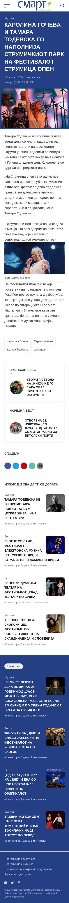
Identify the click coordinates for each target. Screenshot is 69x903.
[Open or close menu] (7, 5)
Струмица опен (43, 341)
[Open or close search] (62, 6)
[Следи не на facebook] (6, 882)
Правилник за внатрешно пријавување (28, 869)
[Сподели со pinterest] (24, 466)
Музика (9, 18)
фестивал (40, 349)
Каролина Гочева (17, 341)
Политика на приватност (19, 858)
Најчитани (13, 666)
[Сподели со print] (40, 466)
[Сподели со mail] (32, 466)
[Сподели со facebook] (7, 466)
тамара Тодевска (17, 349)
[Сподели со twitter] (16, 466)
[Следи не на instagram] (19, 882)
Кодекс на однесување (18, 874)
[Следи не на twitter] (12, 882)
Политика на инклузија (18, 863)
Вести (8, 536)
